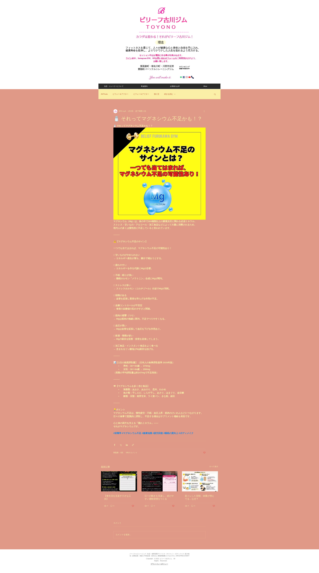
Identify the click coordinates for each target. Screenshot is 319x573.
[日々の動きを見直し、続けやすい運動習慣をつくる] (160, 481)
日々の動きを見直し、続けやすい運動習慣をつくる (159, 497)
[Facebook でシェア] (114, 445)
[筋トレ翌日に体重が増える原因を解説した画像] (200, 481)
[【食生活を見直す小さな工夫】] (119, 481)
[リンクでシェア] (133, 445)
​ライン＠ (130, 58)
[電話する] (192, 77)
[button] (215, 94)
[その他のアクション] (204, 111)
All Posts (104, 94)
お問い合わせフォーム (165, 58)
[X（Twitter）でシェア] (121, 445)
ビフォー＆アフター (120, 94)
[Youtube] (190, 77)
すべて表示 (213, 467)
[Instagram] (187, 77)
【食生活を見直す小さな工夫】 (117, 497)
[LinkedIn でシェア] (127, 445)
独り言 (156, 94)
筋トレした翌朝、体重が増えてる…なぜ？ (199, 497)
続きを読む (168, 94)
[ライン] (181, 77)
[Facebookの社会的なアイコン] (184, 77)
